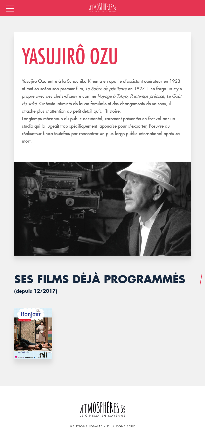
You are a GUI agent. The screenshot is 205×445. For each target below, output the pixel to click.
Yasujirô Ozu (70, 56)
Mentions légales (86, 426)
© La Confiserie (121, 426)
